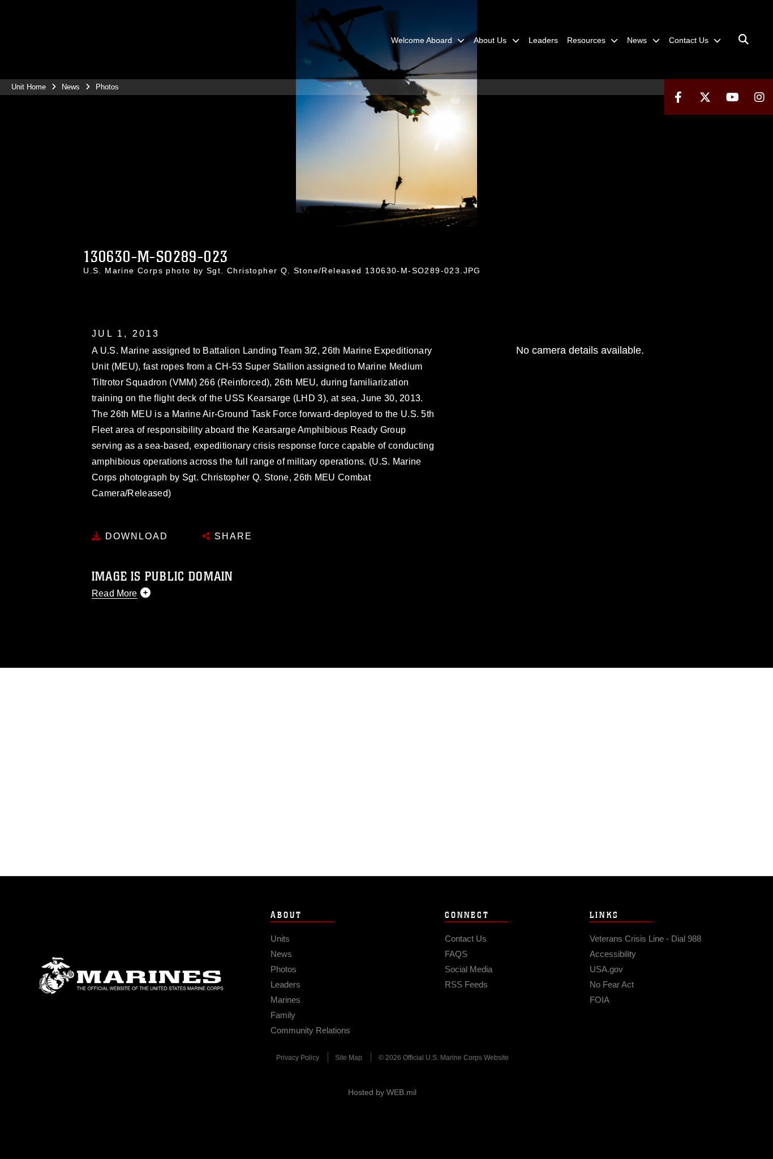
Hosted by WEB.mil (382, 1092)
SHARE (231, 536)
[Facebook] (678, 97)
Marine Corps (131, 975)
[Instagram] (759, 97)
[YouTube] (732, 97)
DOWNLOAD (135, 536)
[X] (705, 97)
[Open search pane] (743, 39)
